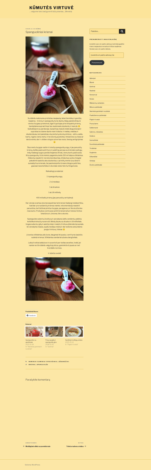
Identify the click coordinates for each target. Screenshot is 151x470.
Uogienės (93, 152)
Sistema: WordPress (32, 465)
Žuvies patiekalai (96, 165)
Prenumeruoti (97, 63)
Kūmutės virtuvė (51, 7)
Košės (92, 99)
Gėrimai (92, 86)
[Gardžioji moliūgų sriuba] (74, 332)
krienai (32, 364)
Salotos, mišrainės (96, 132)
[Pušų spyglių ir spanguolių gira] (54, 332)
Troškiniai (93, 148)
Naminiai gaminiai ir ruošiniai (43, 361)
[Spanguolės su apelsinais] (34, 332)
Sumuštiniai (94, 140)
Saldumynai (94, 128)
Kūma (38, 29)
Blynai (92, 82)
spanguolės (42, 364)
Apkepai (93, 78)
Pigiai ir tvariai (95, 119)
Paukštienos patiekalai (98, 115)
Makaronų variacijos (97, 103)
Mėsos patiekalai (96, 107)
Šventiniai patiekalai (97, 144)
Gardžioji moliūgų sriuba (73, 340)
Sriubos (92, 136)
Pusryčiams (94, 124)
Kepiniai (92, 91)
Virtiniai (92, 161)
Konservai (93, 95)
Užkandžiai (64, 361)
